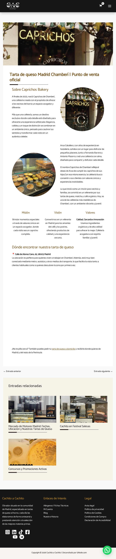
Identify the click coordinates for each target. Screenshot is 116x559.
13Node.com (82, 552)
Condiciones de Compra (95, 517)
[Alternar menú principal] (109, 6)
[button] (107, 550)
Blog (46, 513)
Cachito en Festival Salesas (75, 426)
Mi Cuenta (48, 509)
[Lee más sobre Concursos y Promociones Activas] (32, 452)
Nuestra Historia (51, 517)
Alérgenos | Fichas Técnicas (56, 506)
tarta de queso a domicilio (63, 349)
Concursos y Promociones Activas (27, 469)
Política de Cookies (93, 513)
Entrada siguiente (103, 371)
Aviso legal (89, 506)
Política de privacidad (94, 509)
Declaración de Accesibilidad (98, 520)
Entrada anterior (12, 371)
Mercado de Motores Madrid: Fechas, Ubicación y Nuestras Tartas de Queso (30, 427)
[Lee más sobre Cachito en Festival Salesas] (84, 409)
